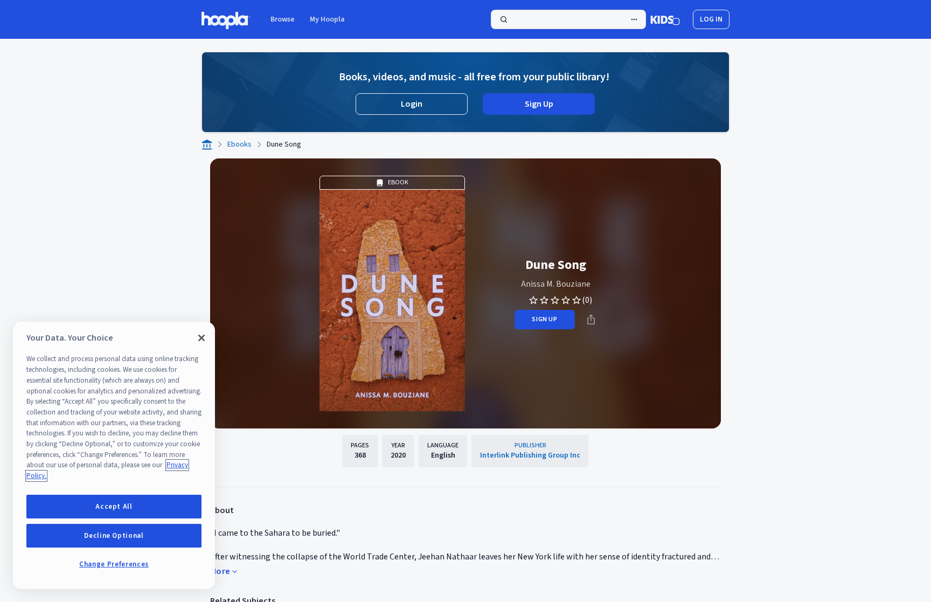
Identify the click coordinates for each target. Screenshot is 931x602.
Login (411, 104)
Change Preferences (114, 564)
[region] (114, 455)
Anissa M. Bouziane (555, 284)
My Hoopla (327, 19)
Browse (282, 19)
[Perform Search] (568, 19)
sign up (544, 319)
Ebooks (239, 144)
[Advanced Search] (634, 19)
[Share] (591, 319)
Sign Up (539, 104)
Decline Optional (114, 536)
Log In (711, 19)
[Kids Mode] (665, 19)
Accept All (114, 506)
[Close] (201, 338)
